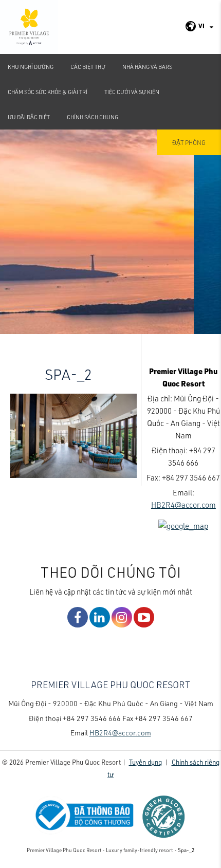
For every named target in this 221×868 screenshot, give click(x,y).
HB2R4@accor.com (183, 505)
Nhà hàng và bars (147, 66)
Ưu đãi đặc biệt (29, 117)
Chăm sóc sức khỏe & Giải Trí (47, 92)
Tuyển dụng (145, 762)
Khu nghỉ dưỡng (30, 66)
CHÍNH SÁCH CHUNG (92, 117)
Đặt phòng (189, 142)
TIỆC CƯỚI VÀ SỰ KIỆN (131, 92)
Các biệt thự (87, 66)
